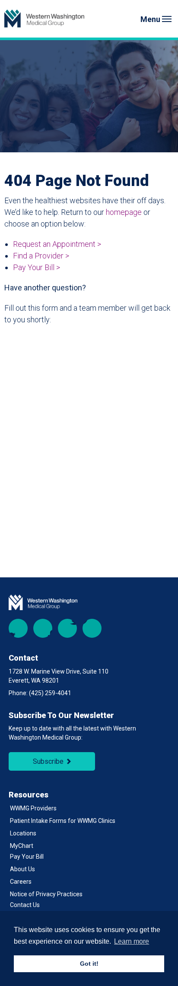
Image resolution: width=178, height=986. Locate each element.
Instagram (42, 628)
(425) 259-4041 (50, 693)
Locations (23, 833)
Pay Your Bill (27, 856)
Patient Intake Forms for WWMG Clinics (62, 820)
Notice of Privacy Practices (46, 894)
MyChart (21, 845)
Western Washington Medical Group (44, 19)
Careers (21, 881)
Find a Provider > (41, 255)
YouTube (67, 628)
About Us (22, 869)
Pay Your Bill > (36, 267)
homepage (124, 212)
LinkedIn (92, 628)
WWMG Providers (33, 808)
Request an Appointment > (57, 244)
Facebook (18, 628)
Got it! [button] (89, 963)
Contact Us (25, 904)
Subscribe (48, 761)
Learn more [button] (131, 941)
